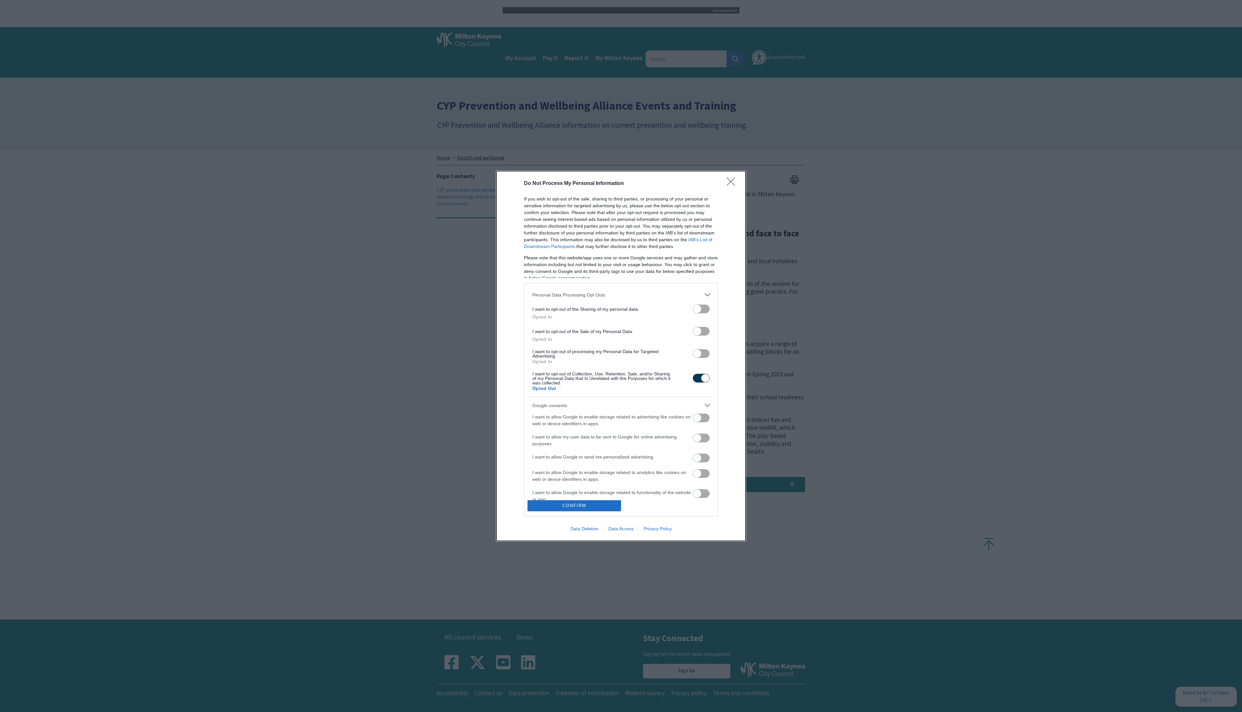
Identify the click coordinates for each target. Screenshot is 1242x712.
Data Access (621, 528)
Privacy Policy (658, 528)
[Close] (733, 184)
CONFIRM (574, 505)
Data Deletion (584, 528)
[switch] (701, 309)
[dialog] (621, 356)
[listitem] (621, 294)
